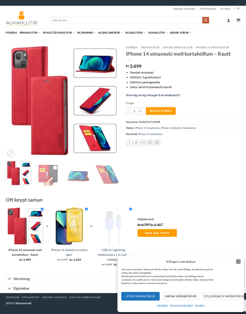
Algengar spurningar (184, 8)
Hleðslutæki (134, 32)
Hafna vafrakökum (181, 296)
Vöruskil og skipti (54, 297)
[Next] (113, 101)
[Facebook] (235, 8)
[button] (238, 261)
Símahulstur (29, 32)
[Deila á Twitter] (136, 142)
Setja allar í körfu (157, 232)
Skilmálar (12, 297)
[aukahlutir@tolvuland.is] (238, 32)
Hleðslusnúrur (109, 32)
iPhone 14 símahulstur (212, 47)
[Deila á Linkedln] (157, 142)
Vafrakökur (162, 305)
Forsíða (11, 32)
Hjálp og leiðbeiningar (85, 297)
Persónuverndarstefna (181, 305)
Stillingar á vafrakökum (222, 296)
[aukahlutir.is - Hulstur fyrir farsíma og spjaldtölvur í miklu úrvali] (25, 20)
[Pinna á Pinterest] (150, 142)
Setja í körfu (161, 111)
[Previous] (12, 101)
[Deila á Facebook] (129, 142)
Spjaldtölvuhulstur (57, 32)
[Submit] (205, 20)
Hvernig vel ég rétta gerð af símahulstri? (153, 95)
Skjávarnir (85, 32)
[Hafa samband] (238, 8)
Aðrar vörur (179, 32)
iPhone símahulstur (178, 47)
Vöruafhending (208, 8)
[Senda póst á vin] (143, 142)
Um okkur (200, 305)
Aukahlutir (156, 32)
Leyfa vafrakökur (140, 296)
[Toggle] (9, 279)
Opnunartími (31, 297)
